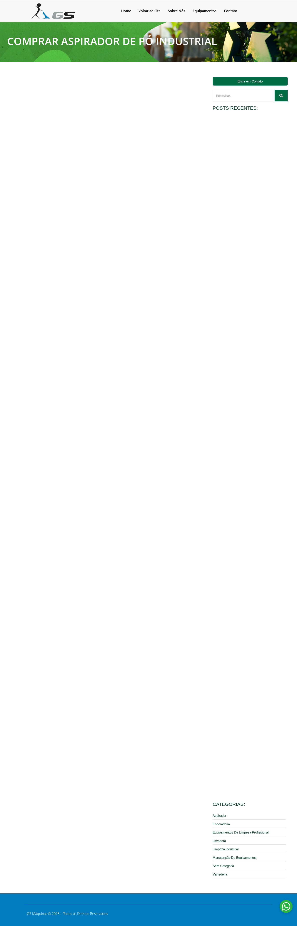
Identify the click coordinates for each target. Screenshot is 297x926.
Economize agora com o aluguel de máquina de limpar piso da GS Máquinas (250, 477)
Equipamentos (205, 10)
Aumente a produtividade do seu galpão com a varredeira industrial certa (244, 552)
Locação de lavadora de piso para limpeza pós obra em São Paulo (250, 252)
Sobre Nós (176, 10)
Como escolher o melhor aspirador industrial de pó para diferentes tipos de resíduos (247, 702)
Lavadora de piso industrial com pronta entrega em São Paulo (247, 176)
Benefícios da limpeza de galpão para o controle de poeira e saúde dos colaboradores (247, 627)
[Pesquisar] (281, 95)
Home (126, 10)
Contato (230, 10)
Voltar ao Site (149, 10)
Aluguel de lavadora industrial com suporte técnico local (247, 327)
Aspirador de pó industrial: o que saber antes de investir (57, 181)
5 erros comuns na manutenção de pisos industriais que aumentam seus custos (248, 778)
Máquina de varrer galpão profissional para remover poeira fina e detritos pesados (248, 402)
